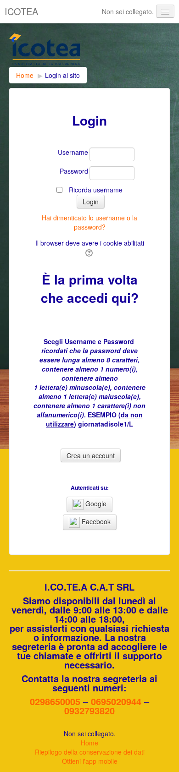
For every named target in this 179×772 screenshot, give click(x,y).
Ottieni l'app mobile (89, 761)
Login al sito (62, 75)
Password (74, 170)
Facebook (95, 521)
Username (73, 152)
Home (89, 742)
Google (95, 503)
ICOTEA (21, 11)
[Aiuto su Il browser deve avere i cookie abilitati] (89, 252)
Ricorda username (96, 189)
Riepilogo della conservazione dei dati (90, 751)
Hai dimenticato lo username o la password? (89, 222)
